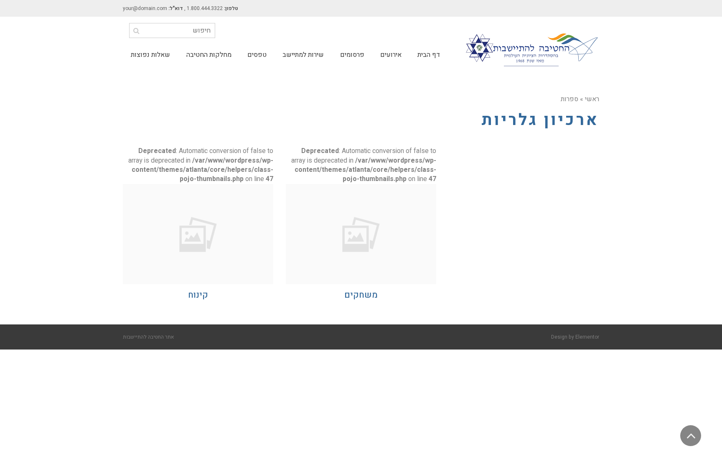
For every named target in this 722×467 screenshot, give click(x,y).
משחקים (361, 294)
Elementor (587, 337)
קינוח (198, 294)
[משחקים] (361, 234)
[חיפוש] (136, 30)
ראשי (592, 99)
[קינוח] (198, 234)
